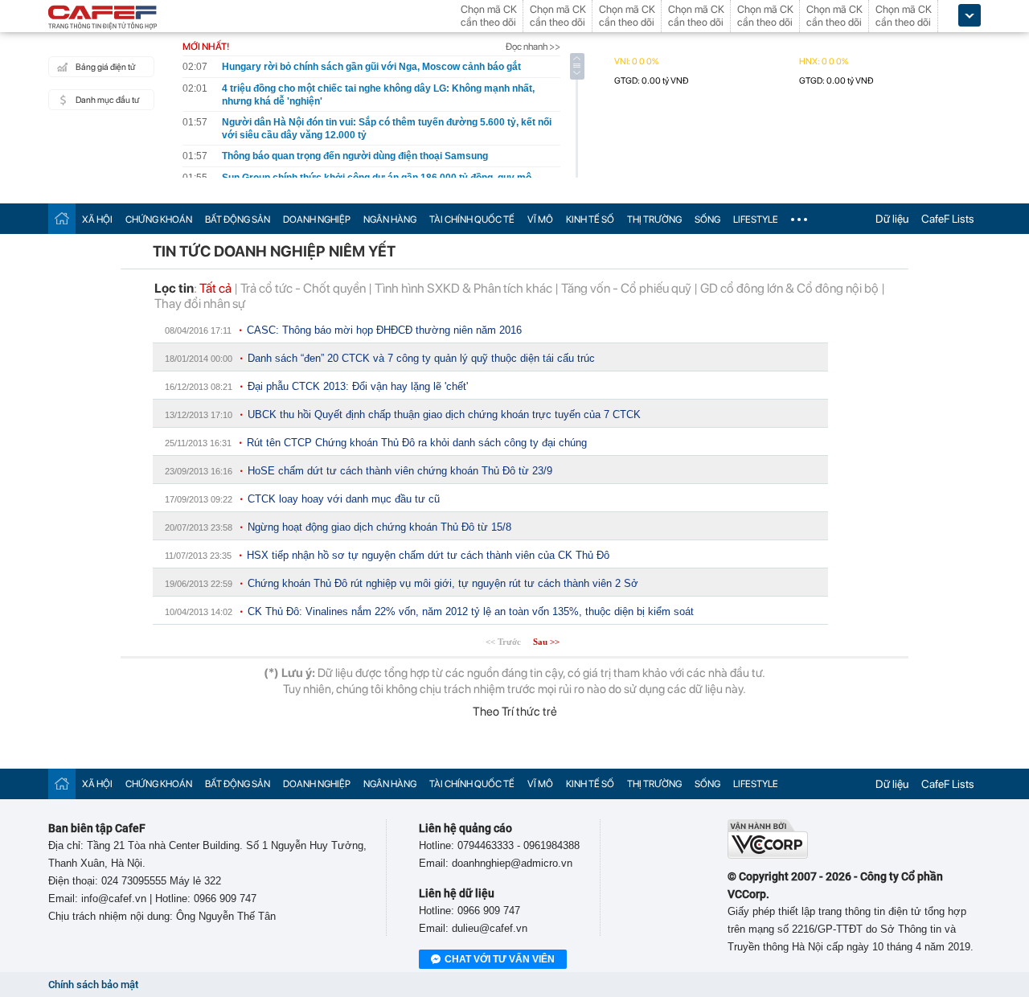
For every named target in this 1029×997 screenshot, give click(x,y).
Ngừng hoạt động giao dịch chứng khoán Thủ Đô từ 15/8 (379, 527)
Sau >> (546, 641)
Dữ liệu (891, 218)
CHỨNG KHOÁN (158, 219)
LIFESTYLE (755, 219)
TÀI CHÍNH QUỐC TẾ (471, 219)
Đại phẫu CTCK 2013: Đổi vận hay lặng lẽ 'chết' (358, 386)
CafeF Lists (947, 218)
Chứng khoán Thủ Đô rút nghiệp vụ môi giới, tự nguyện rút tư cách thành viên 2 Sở (443, 583)
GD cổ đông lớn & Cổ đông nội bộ (789, 288)
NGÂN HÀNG (389, 219)
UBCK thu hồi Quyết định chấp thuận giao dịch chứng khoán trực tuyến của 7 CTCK (444, 414)
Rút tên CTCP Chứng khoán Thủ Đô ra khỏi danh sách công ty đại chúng (417, 443)
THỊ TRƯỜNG (654, 219)
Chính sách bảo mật (93, 985)
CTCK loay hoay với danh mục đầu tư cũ (344, 499)
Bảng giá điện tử (105, 67)
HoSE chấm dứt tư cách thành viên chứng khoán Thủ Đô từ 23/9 (400, 471)
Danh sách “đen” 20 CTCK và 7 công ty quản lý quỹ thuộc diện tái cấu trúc (421, 358)
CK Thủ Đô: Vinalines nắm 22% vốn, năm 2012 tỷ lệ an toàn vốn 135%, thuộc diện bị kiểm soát (471, 611)
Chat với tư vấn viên (500, 959)
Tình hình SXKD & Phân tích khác (463, 288)
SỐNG (707, 219)
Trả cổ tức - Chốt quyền (303, 288)
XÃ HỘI (97, 219)
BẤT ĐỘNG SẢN (237, 219)
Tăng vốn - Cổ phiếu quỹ (626, 288)
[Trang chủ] (62, 218)
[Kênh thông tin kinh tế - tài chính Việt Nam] (103, 18)
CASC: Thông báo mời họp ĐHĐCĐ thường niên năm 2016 (384, 330)
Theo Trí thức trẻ (515, 711)
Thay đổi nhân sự (199, 303)
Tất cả (215, 288)
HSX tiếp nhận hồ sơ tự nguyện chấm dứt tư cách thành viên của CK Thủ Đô (428, 555)
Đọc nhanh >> (533, 46)
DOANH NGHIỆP (317, 219)
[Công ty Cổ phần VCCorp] (768, 855)
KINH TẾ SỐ (590, 219)
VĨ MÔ (540, 219)
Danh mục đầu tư (107, 100)
